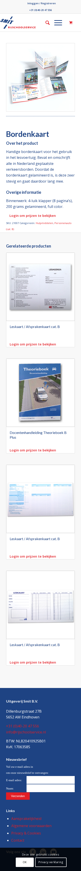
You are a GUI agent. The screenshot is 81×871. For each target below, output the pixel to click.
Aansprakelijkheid (26, 818)
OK (25, 862)
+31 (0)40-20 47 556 (40, 10)
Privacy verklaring (50, 862)
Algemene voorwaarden (31, 825)
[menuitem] (41, 3)
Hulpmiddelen (44, 223)
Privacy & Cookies (26, 833)
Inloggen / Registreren (41, 3)
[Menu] (56, 23)
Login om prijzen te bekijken (32, 215)
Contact (17, 840)
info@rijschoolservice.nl (26, 732)
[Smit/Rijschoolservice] (24, 23)
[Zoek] (45, 23)
